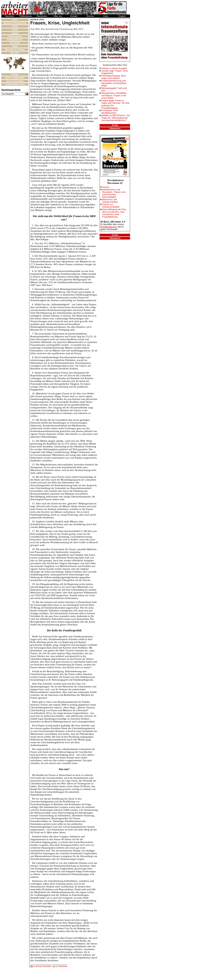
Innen (14, 20)
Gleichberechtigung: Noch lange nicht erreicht (113, 77)
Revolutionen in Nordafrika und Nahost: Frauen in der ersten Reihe (113, 95)
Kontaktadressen (108, 226)
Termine (90, 16)
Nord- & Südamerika (14, 78)
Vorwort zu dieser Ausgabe (114, 68)
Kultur (15, 46)
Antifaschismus (14, 36)
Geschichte (15, 43)
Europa (15, 74)
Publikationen (25, 16)
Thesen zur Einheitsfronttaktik (111, 205)
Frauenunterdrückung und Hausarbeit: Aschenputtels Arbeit (113, 83)
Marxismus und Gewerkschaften (110, 200)
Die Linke (15, 53)
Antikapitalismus (15, 39)
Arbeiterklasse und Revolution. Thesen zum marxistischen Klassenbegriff (113, 193)
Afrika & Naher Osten (15, 84)
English (122, 16)
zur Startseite (61, 966)
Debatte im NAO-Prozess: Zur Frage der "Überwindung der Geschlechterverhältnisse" (115, 118)
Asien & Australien (15, 81)
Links (105, 16)
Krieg (14, 26)
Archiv (115, 125)
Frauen (15, 30)
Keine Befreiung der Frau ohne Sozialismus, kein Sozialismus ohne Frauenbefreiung (114, 213)
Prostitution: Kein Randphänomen (109, 111)
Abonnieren (41, 16)
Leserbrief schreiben (41, 966)
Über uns (58, 16)
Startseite (9, 16)
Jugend (14, 33)
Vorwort (105, 187)
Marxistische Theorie (15, 49)
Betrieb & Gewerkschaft (15, 23)
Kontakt (74, 16)
